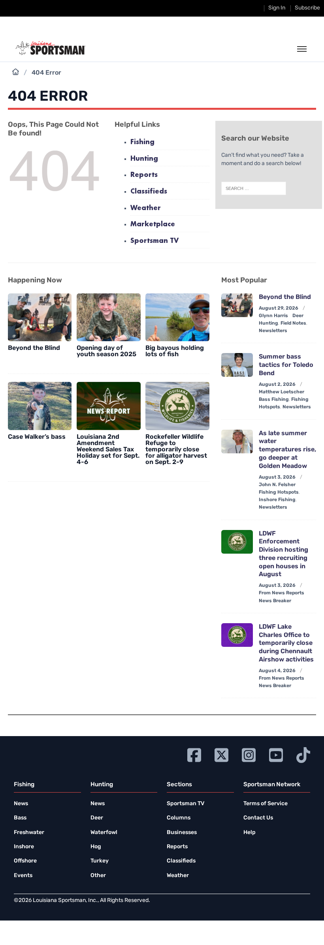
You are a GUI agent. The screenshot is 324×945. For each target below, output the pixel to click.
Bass (20, 818)
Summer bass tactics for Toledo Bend (286, 365)
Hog (95, 847)
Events (23, 876)
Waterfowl (103, 833)
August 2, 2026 (277, 384)
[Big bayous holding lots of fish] (177, 317)
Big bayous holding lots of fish (174, 351)
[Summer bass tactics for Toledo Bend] (237, 365)
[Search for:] (253, 188)
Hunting (144, 159)
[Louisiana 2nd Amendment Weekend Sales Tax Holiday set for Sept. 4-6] (108, 406)
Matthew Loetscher (281, 392)
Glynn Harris (273, 316)
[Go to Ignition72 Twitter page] (221, 754)
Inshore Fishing (277, 500)
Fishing (142, 142)
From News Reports (281, 593)
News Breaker (275, 601)
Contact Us (258, 818)
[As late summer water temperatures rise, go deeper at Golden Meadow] (237, 441)
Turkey (99, 861)
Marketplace (152, 224)
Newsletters (273, 331)
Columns (178, 818)
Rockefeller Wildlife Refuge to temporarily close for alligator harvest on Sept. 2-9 (176, 450)
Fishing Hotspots (279, 492)
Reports (144, 175)
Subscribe (307, 8)
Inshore (24, 847)
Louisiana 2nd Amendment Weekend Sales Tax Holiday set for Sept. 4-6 (108, 450)
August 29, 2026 (278, 308)
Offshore (25, 861)
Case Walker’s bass (37, 437)
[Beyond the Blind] (40, 317)
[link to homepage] (50, 48)
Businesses (182, 833)
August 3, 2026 (277, 477)
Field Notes (293, 323)
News (21, 804)
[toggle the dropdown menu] (302, 49)
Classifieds (148, 191)
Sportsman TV (154, 241)
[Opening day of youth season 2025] (108, 317)
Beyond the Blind (34, 348)
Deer (96, 818)
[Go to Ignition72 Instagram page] (249, 754)
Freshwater (29, 833)
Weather (145, 208)
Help (249, 833)
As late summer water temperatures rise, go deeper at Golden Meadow (287, 450)
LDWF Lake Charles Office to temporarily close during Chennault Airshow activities (286, 643)
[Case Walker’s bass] (40, 406)
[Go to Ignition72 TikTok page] (303, 754)
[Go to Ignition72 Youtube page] (276, 754)
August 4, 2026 (277, 671)
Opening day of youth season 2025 (106, 351)
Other (98, 876)
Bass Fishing (274, 399)
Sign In (276, 8)
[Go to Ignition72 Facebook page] (194, 754)
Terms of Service (265, 804)
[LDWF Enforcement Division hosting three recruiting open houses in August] (237, 542)
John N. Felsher (277, 485)
